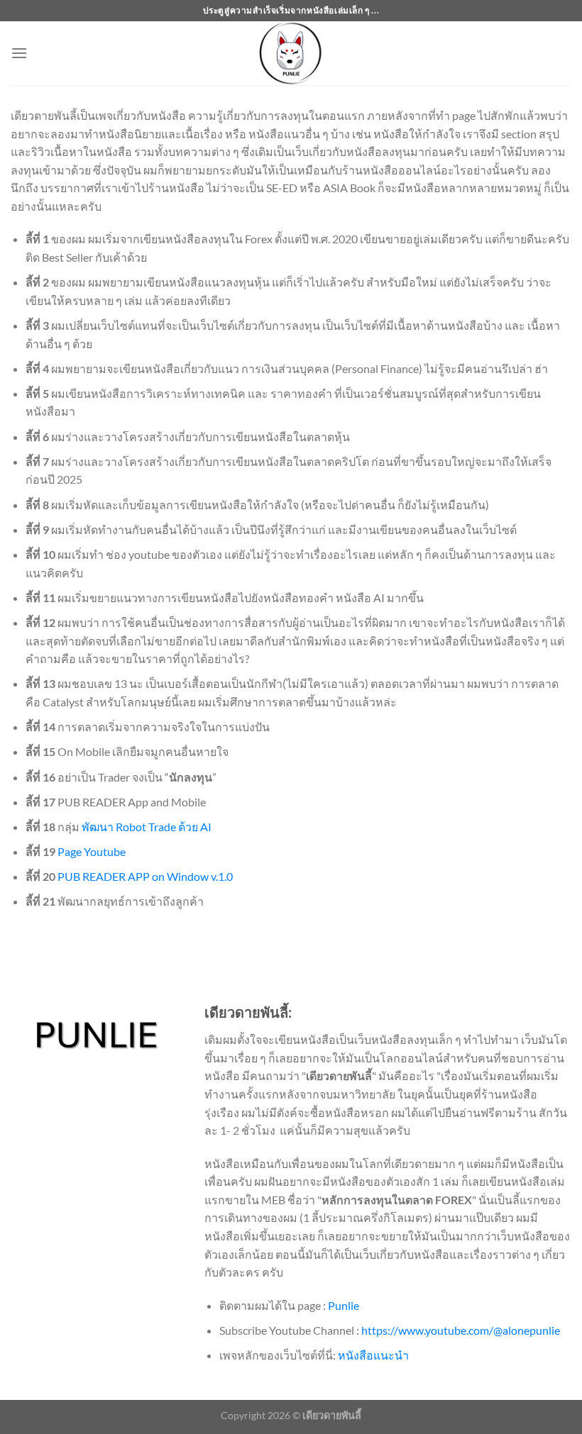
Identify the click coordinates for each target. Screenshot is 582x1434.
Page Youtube (91, 851)
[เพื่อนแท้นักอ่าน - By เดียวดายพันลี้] (291, 53)
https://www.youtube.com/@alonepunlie (460, 1330)
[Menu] (19, 52)
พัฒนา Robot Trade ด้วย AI (147, 826)
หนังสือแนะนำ (373, 1355)
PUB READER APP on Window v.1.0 (145, 876)
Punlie (343, 1305)
